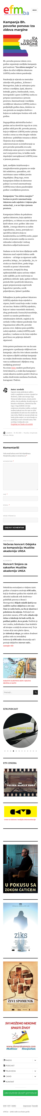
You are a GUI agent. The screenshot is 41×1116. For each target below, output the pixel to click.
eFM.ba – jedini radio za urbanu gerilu (16, 1112)
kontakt (35, 1106)
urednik (9, 433)
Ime (5, 494)
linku (13, 368)
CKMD (14, 1106)
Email (6, 505)
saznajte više (8, 646)
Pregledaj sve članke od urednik (22, 424)
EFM (4, 1106)
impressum (27, 1106)
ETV (9, 1106)
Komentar (8, 461)
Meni (34, 10)
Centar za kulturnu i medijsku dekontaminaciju (20, 820)
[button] (5, 782)
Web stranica (9, 516)
